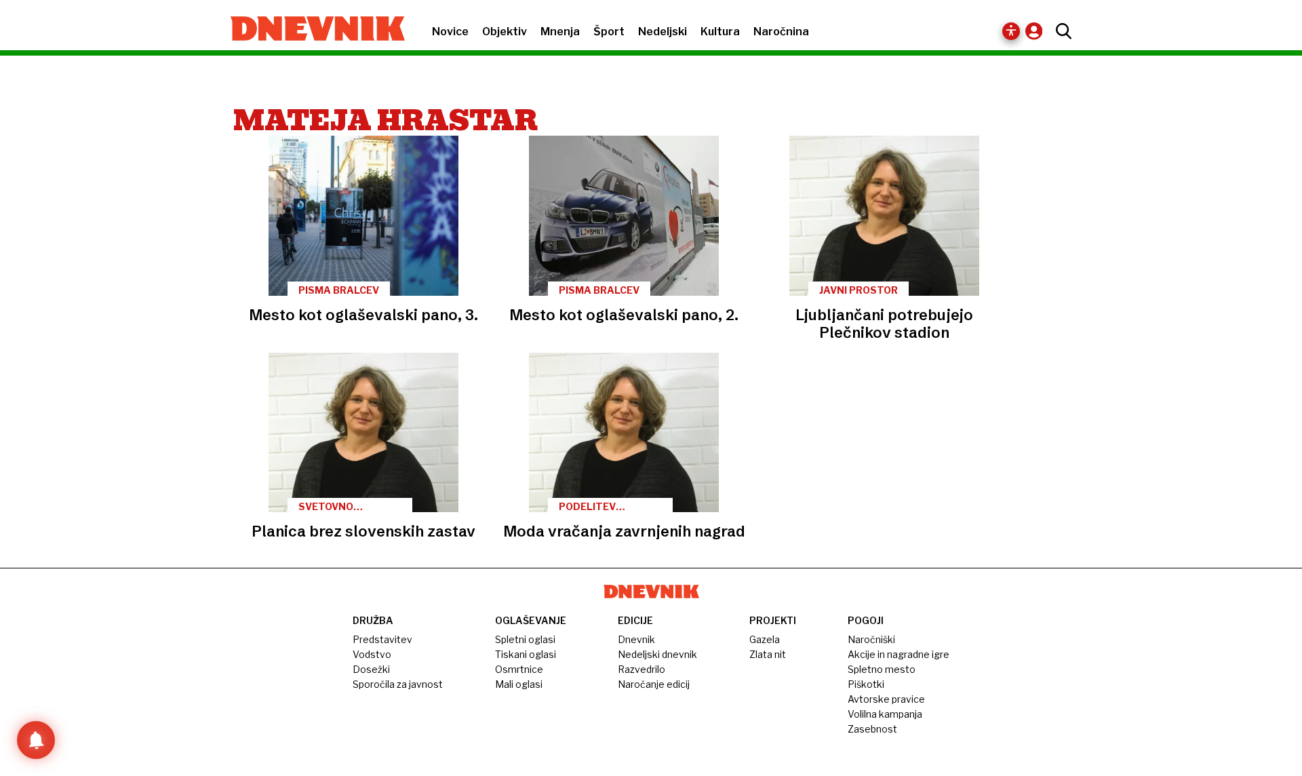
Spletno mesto (881, 669)
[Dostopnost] (1011, 31)
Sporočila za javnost (398, 684)
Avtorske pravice (886, 699)
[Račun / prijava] (1037, 30)
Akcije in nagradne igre (898, 654)
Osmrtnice (519, 669)
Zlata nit (767, 654)
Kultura (720, 31)
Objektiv (504, 31)
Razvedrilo (641, 669)
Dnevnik (636, 639)
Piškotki (866, 684)
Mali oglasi (518, 684)
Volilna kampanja (885, 714)
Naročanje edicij (654, 684)
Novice (450, 31)
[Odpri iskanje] (1060, 31)
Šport (609, 31)
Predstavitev (382, 639)
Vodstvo (372, 654)
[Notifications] (36, 740)
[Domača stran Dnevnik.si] (311, 29)
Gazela (764, 639)
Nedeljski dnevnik (657, 654)
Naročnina (781, 31)
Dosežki (371, 669)
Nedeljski (662, 31)
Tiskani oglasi (525, 654)
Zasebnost (872, 729)
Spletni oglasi (525, 639)
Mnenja (560, 31)
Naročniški (871, 639)
